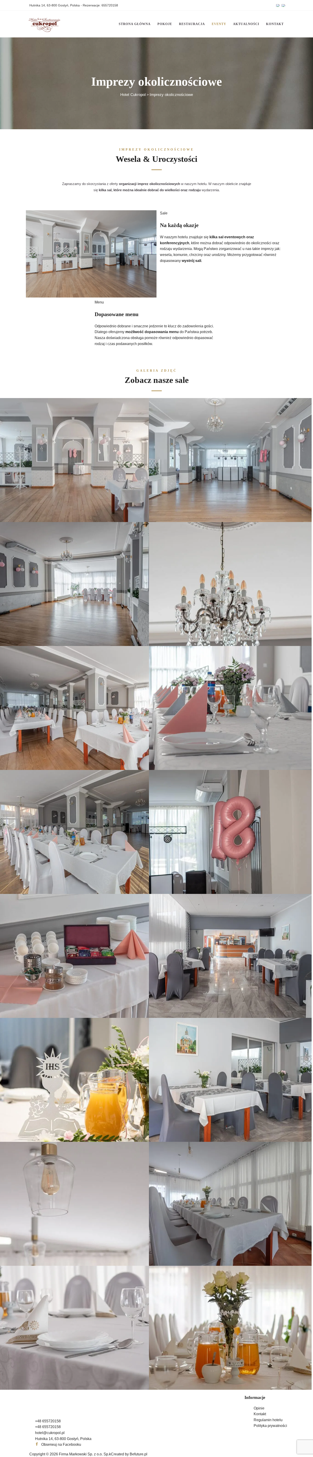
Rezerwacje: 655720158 (100, 5)
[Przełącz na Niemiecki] (284, 5)
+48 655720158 (48, 1421)
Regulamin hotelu (268, 1420)
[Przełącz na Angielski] (278, 5)
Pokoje (164, 24)
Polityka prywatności (270, 1426)
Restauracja (192, 24)
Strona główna (135, 24)
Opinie (259, 1408)
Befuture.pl (138, 1454)
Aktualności (246, 24)
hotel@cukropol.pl (50, 1433)
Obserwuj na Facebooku (61, 1444)
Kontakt (275, 24)
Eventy (219, 24)
